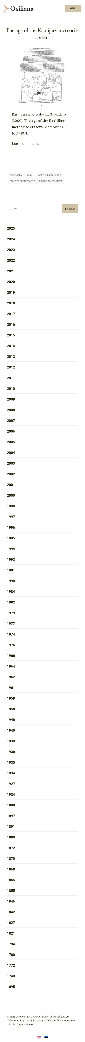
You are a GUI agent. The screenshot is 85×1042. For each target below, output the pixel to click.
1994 (11, 549)
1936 (11, 752)
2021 (11, 271)
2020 (11, 282)
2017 (11, 314)
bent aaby (16, 175)
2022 (11, 260)
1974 (11, 634)
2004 (11, 453)
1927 (11, 784)
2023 (11, 250)
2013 (11, 356)
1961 (11, 688)
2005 (11, 442)
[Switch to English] (38, 1037)
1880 (11, 837)
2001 (11, 485)
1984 (11, 591)
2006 (11, 431)
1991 (11, 570)
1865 (11, 880)
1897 (11, 816)
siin (34, 143)
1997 (11, 517)
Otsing (70, 209)
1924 (11, 794)
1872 (11, 848)
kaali (29, 175)
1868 (11, 869)
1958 (11, 709)
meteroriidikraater (22, 181)
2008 (11, 410)
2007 (11, 421)
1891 (11, 826)
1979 (11, 613)
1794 (11, 944)
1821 (11, 933)
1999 (11, 506)
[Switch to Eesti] (46, 1037)
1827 (11, 923)
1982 (11, 602)
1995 (11, 538)
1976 (11, 645)
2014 (11, 346)
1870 (11, 858)
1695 (11, 987)
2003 (11, 463)
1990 (11, 581)
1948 (11, 720)
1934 (11, 773)
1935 (11, 762)
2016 (11, 324)
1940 (11, 730)
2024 (11, 239)
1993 (11, 559)
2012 (11, 367)
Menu (73, 8)
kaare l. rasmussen (49, 175)
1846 (11, 901)
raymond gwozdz (50, 181)
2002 (11, 474)
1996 (11, 527)
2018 (11, 303)
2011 (11, 378)
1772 (11, 965)
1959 (11, 698)
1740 (11, 976)
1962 (11, 677)
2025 (11, 228)
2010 (11, 388)
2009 (11, 399)
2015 (11, 335)
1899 (11, 805)
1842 (11, 912)
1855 (11, 891)
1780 (11, 955)
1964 (11, 666)
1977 (11, 623)
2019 (11, 292)
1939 (11, 741)
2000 (11, 495)
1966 (11, 656)
